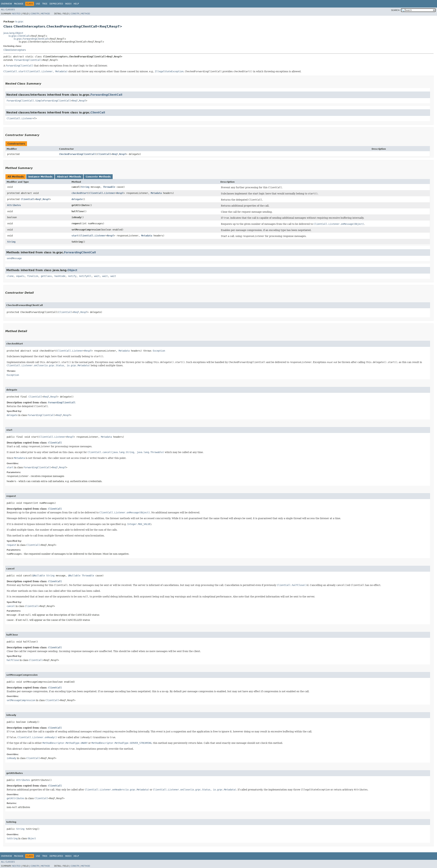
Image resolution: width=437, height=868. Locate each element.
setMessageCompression (21, 700)
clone (10, 276)
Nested (16, 13)
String (85, 187)
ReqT (75, 100)
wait (97, 276)
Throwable (109, 187)
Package (18, 4)
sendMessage (14, 258)
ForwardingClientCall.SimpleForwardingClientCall (39, 100)
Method (45, 13)
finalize (32, 276)
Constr (35, 13)
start (75, 235)
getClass (46, 276)
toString (12, 838)
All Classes (8, 9)
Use (38, 4)
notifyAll (85, 276)
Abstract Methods (69, 176)
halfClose (13, 660)
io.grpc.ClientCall (19, 36)
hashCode (59, 276)
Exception (159, 350)
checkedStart (80, 193)
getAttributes (15, 798)
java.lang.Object (13, 33)
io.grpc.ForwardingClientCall (31, 38)
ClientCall (97, 112)
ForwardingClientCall (28, 60)
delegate (77, 199)
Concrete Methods (98, 176)
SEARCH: (395, 10)
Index (68, 4)
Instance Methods (40, 176)
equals (20, 276)
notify (72, 276)
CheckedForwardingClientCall (77, 154)
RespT (82, 100)
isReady (11, 758)
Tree (44, 4)
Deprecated (56, 4)
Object (72, 270)
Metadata (156, 193)
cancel (11, 606)
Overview (6, 4)
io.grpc (19, 21)
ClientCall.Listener (20, 118)
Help (76, 4)
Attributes (14, 205)
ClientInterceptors (14, 50)
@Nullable (39, 575)
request (11, 545)
